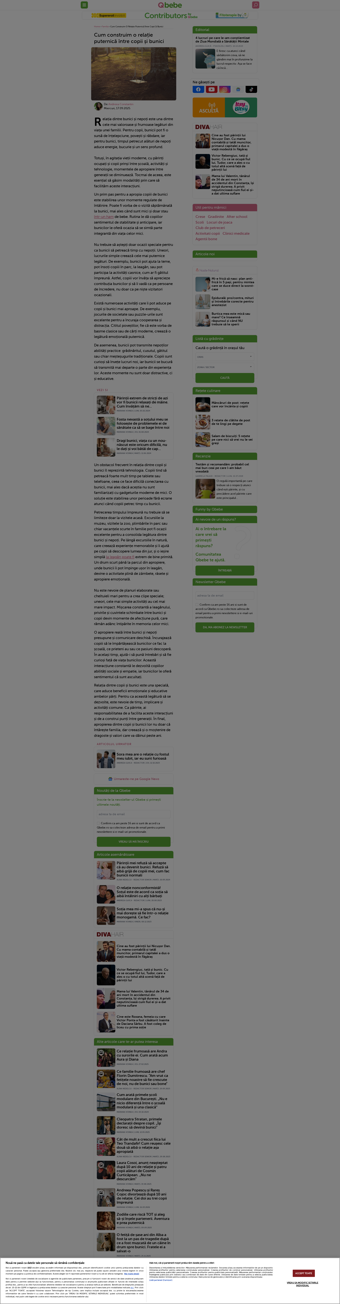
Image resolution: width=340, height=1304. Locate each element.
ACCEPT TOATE (303, 1273)
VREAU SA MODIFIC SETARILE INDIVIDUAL (302, 1284)
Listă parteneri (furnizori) (160, 1280)
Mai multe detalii (131, 1274)
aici (132, 1287)
